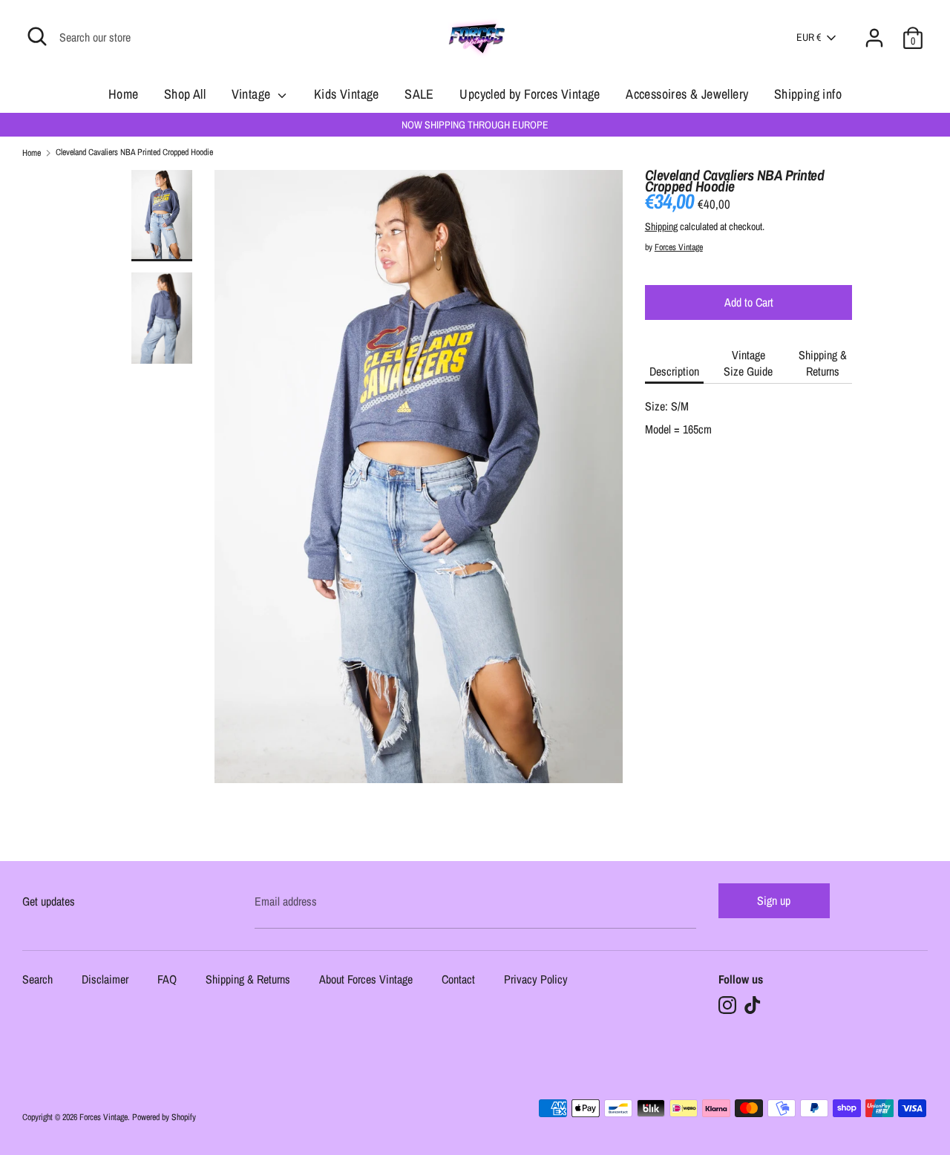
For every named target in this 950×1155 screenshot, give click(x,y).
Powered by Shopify (164, 1117)
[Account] (874, 29)
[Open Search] (37, 36)
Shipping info (808, 94)
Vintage (253, 94)
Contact (458, 980)
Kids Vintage (346, 94)
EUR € (808, 37)
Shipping (661, 226)
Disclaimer (105, 980)
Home (123, 94)
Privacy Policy (536, 980)
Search (37, 980)
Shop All (185, 94)
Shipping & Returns (823, 363)
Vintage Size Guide (748, 363)
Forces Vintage (679, 247)
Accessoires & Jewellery (687, 94)
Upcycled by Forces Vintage (529, 94)
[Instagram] (727, 1005)
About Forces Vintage (366, 980)
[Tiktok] (752, 1005)
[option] (418, 482)
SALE (419, 94)
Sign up (773, 900)
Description (674, 371)
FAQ (167, 980)
